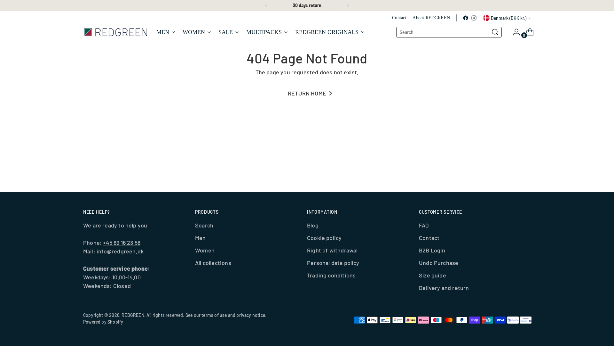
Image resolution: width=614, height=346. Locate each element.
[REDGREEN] (115, 32)
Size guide (432, 275)
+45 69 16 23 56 (121, 242)
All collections (213, 262)
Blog (313, 225)
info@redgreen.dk (120, 251)
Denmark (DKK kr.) (508, 18)
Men (200, 237)
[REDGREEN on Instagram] (474, 18)
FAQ (424, 225)
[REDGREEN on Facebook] (465, 18)
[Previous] (266, 5)
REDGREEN (133, 315)
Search (204, 225)
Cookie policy (324, 237)
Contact (429, 237)
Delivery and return (444, 287)
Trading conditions (331, 275)
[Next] (348, 5)
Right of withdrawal (332, 250)
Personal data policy (333, 262)
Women (205, 250)
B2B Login (432, 250)
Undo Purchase (438, 262)
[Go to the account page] (514, 32)
